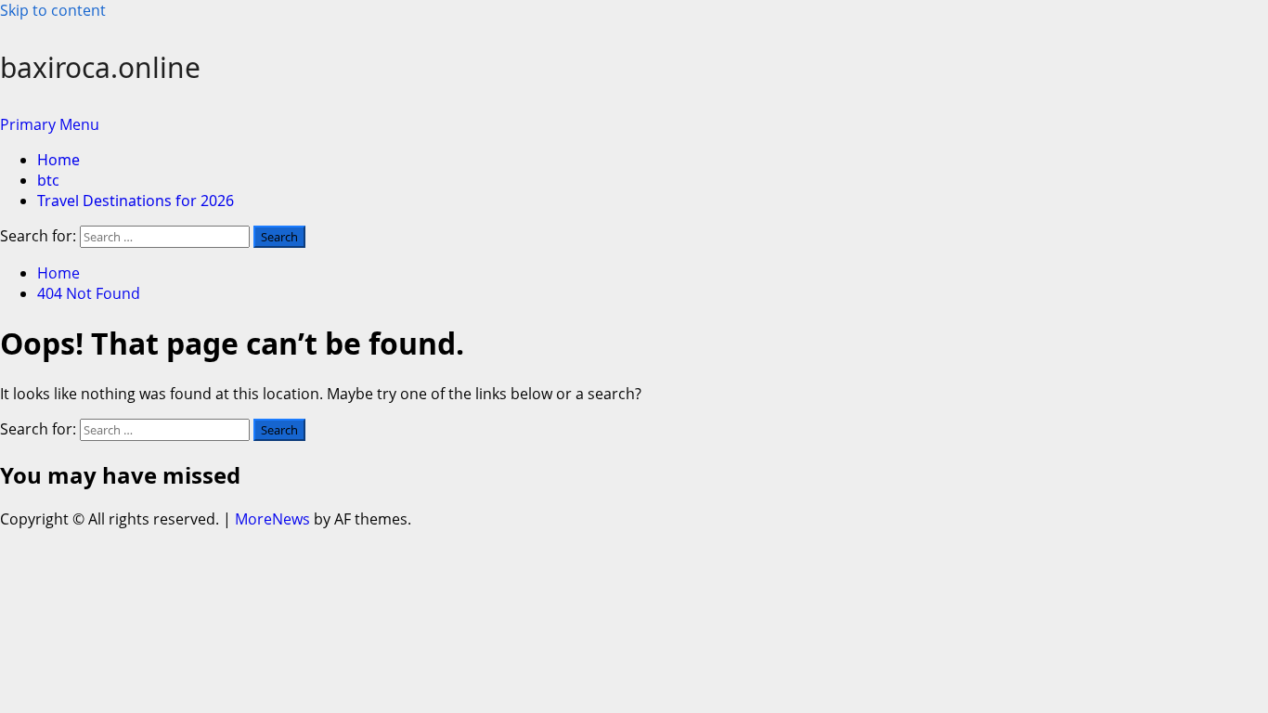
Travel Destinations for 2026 (135, 200)
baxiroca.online (100, 67)
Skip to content (53, 10)
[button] (49, 124)
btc (48, 180)
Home (58, 159)
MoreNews (272, 519)
